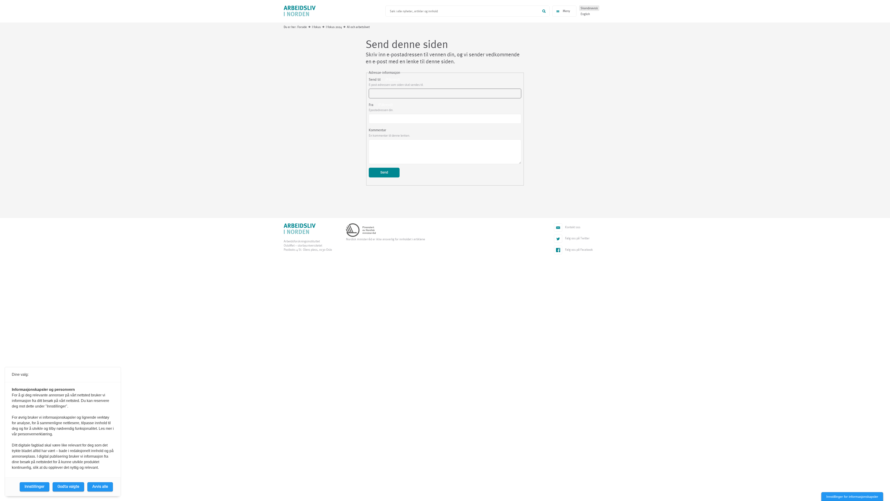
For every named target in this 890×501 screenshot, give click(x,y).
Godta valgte (68, 487)
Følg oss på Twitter (573, 239)
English (585, 14)
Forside (302, 27)
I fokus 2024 (334, 27)
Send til (375, 79)
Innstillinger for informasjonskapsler (852, 496)
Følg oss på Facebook (578, 249)
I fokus (316, 27)
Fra (371, 105)
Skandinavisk (589, 8)
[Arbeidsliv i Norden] (300, 11)
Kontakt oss (568, 228)
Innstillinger (34, 487)
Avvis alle (100, 487)
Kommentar (377, 130)
